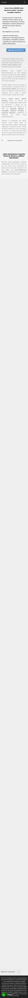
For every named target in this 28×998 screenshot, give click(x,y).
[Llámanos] (4, 995)
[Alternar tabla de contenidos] (18, 972)
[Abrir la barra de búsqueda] (24, 2)
